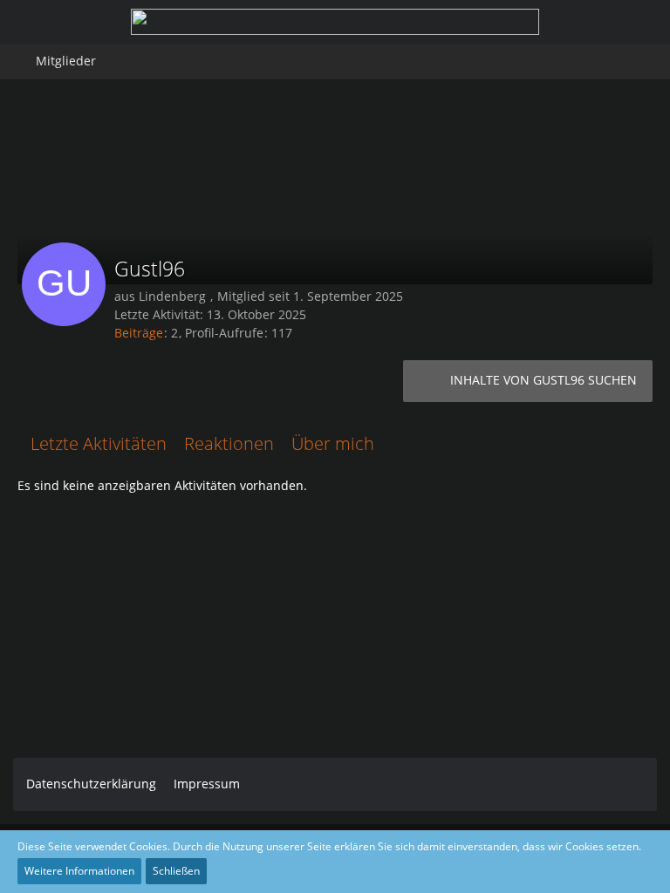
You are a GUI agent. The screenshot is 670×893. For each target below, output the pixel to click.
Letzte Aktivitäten (99, 443)
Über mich (332, 443)
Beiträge (138, 332)
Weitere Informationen (79, 870)
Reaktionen (229, 443)
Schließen (176, 870)
